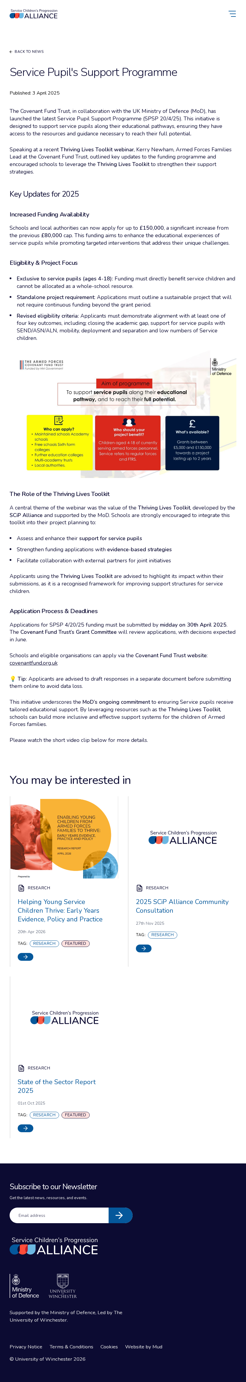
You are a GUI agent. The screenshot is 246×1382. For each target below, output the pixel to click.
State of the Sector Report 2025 (57, 1086)
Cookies (109, 1346)
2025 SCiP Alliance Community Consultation (182, 906)
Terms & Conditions (71, 1346)
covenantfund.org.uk (34, 663)
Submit (121, 1215)
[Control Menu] (233, 14)
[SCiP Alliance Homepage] (34, 14)
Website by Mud (143, 1346)
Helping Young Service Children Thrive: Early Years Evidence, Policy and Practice (60, 910)
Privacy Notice (26, 1346)
